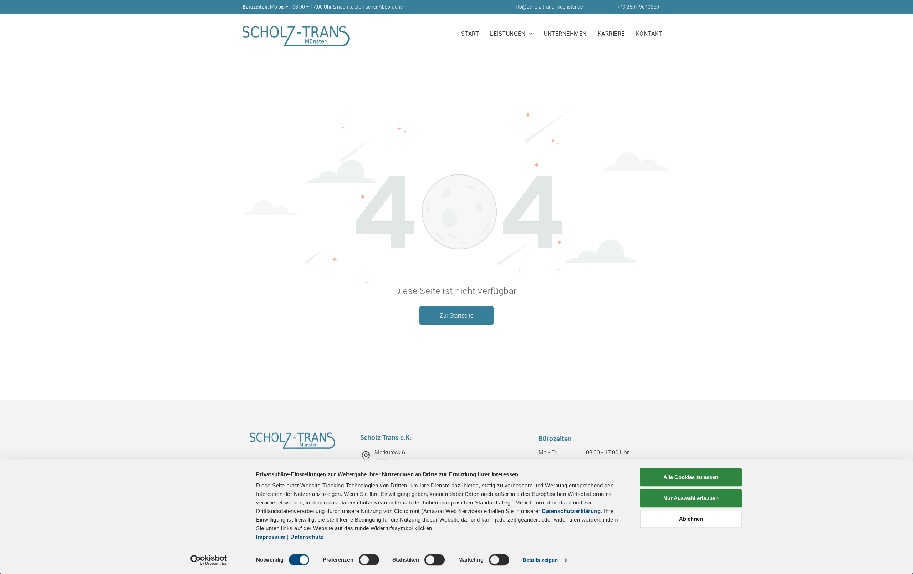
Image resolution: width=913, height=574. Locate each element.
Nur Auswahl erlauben (691, 498)
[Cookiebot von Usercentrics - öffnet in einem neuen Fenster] (209, 560)
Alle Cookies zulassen (690, 477)
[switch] (369, 559)
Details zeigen (540, 560)
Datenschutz (307, 537)
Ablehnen (691, 519)
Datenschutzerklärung (571, 511)
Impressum (271, 537)
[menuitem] (472, 34)
